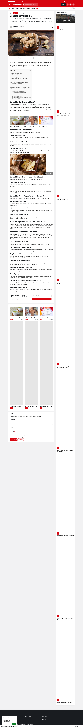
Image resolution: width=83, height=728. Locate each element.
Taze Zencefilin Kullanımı (17, 74)
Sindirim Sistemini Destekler (17, 83)
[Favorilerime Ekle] (37, 58)
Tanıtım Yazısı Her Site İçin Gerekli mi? (65, 535)
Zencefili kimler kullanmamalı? (18, 98)
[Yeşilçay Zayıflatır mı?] (17, 121)
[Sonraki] (17, 1)
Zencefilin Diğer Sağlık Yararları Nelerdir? (19, 82)
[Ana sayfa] (9, 8)
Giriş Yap (21, 439)
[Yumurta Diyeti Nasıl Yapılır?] (31, 365)
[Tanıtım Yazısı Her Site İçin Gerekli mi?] (65, 495)
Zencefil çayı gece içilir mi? (17, 96)
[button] (70, 4)
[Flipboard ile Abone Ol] (20, 58)
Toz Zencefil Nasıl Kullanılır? (18, 75)
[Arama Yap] (68, 4)
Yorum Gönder (14, 439)
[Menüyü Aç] (9, 4)
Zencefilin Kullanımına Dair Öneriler (18, 88)
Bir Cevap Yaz (14, 413)
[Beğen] (34, 58)
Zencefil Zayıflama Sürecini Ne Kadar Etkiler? (20, 87)
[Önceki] (16, 1)
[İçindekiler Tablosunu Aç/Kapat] (30, 70)
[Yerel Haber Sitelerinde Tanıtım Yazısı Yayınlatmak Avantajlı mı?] (65, 663)
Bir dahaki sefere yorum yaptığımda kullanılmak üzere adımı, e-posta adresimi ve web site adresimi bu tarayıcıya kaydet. (31, 436)
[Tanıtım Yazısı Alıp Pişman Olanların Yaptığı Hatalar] (65, 411)
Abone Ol (63, 4)
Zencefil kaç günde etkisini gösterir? (19, 91)
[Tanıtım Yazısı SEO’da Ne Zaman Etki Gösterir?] (65, 243)
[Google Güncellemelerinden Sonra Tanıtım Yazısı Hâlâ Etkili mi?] (65, 75)
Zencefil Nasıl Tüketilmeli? (16, 73)
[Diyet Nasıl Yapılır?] (46, 121)
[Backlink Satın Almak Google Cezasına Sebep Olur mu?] (65, 327)
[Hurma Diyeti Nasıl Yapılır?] (16, 365)
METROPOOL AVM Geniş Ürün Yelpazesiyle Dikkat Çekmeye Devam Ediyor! (65, 22)
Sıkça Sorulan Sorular (15, 90)
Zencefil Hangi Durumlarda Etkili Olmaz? (19, 78)
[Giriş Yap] (73, 4)
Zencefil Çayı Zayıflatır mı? (17, 77)
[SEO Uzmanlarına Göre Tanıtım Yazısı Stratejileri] (65, 579)
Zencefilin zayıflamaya (15, 104)
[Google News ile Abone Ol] (14, 58)
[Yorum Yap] (40, 58)
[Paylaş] (81, 726)
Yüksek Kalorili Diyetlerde (17, 79)
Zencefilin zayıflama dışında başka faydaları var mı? (22, 97)
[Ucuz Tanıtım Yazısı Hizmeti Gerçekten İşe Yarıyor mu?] (65, 159)
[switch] (73, 8)
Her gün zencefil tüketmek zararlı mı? (19, 92)
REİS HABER (17, 4)
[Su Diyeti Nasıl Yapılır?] (31, 121)
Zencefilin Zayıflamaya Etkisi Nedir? (18, 72)
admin (14, 26)
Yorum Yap (76, 726)
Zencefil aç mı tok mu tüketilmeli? (19, 93)
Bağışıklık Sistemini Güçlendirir (18, 84)
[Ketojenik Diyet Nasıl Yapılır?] (46, 365)
